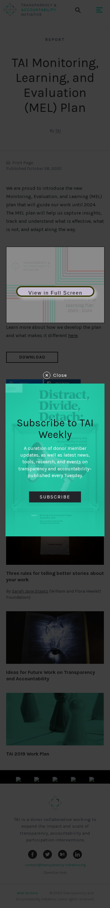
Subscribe (55, 497)
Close (60, 375)
